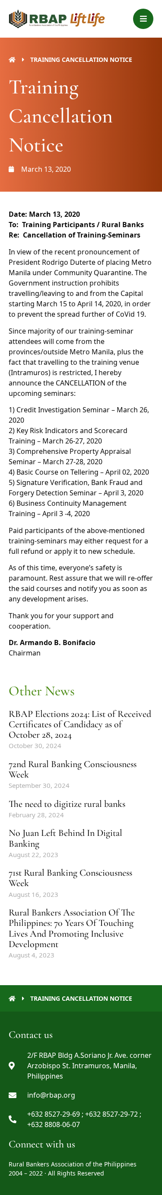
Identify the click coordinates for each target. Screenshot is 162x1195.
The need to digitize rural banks (67, 804)
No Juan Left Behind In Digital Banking (65, 838)
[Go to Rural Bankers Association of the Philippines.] (12, 59)
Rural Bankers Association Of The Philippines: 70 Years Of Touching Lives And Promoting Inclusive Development (72, 928)
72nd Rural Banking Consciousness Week (73, 769)
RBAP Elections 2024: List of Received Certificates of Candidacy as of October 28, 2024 (80, 724)
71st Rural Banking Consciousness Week (70, 878)
